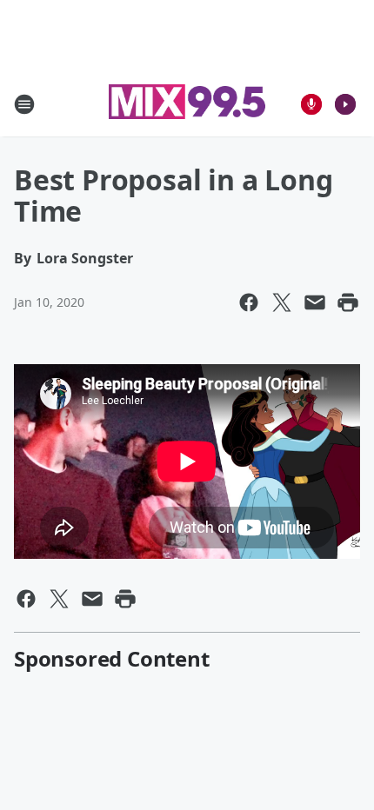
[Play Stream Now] (345, 104)
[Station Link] (187, 103)
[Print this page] (348, 302)
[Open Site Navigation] (24, 104)
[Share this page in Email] (315, 302)
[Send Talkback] (311, 104)
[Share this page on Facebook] (249, 302)
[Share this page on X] (282, 302)
